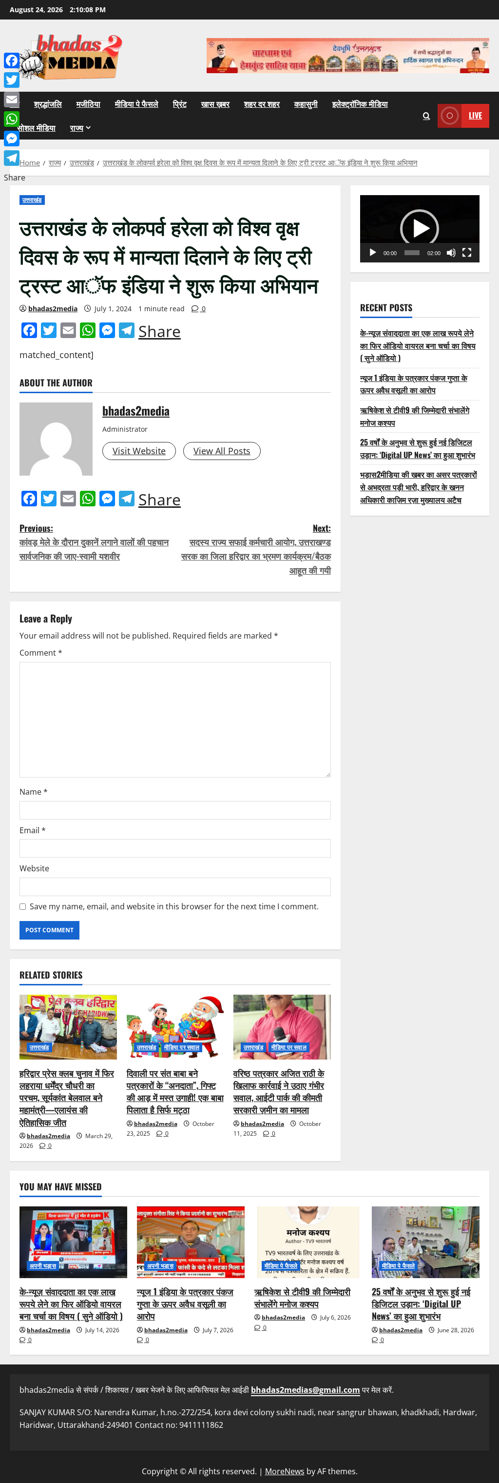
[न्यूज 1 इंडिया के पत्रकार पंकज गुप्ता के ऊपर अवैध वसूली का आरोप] (191, 1242)
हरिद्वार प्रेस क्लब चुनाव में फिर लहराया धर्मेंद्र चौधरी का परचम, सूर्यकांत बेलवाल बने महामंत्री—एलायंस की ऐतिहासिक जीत (66, 1097)
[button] (419, 228)
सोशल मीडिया (36, 127)
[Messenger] (14, 138)
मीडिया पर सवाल (181, 1047)
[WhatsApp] (14, 119)
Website (34, 868)
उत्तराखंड (32, 200)
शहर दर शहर (262, 103)
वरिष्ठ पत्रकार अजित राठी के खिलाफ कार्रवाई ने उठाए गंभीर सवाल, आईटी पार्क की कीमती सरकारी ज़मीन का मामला (278, 1091)
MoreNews (285, 1471)
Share (159, 331)
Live (475, 115)
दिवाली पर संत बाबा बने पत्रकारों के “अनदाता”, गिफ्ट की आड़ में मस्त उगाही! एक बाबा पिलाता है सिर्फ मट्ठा (175, 1091)
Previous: (94, 541)
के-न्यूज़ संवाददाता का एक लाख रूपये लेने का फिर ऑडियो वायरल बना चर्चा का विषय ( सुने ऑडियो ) (418, 345)
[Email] (14, 99)
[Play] (373, 253)
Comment (40, 652)
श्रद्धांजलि (48, 103)
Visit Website (139, 451)
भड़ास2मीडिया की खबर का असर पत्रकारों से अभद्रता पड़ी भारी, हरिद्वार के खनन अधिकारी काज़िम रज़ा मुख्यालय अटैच (418, 486)
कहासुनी (306, 103)
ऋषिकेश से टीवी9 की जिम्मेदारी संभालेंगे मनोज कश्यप (302, 1297)
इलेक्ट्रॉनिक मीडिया (360, 103)
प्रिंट (180, 103)
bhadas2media (52, 308)
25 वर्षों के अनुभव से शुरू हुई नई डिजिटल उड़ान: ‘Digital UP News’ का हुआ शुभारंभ (417, 448)
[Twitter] (14, 80)
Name (33, 791)
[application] (420, 228)
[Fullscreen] (467, 253)
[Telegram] (14, 158)
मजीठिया (88, 103)
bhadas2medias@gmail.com (305, 1389)
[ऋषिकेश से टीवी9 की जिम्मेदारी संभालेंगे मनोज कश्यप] (308, 1242)
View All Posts (221, 451)
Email (32, 830)
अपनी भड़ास (43, 1266)
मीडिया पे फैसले (136, 103)
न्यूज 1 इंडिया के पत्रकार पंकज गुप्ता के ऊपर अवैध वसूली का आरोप (413, 384)
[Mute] (451, 253)
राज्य (76, 127)
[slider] (412, 252)
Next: (255, 548)
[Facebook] (14, 60)
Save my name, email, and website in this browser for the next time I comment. (174, 906)
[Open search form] (426, 115)
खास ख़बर (215, 103)
